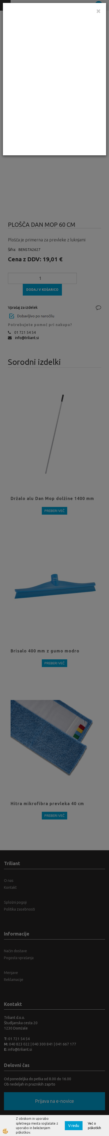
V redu (73, 1126)
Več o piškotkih (94, 1126)
